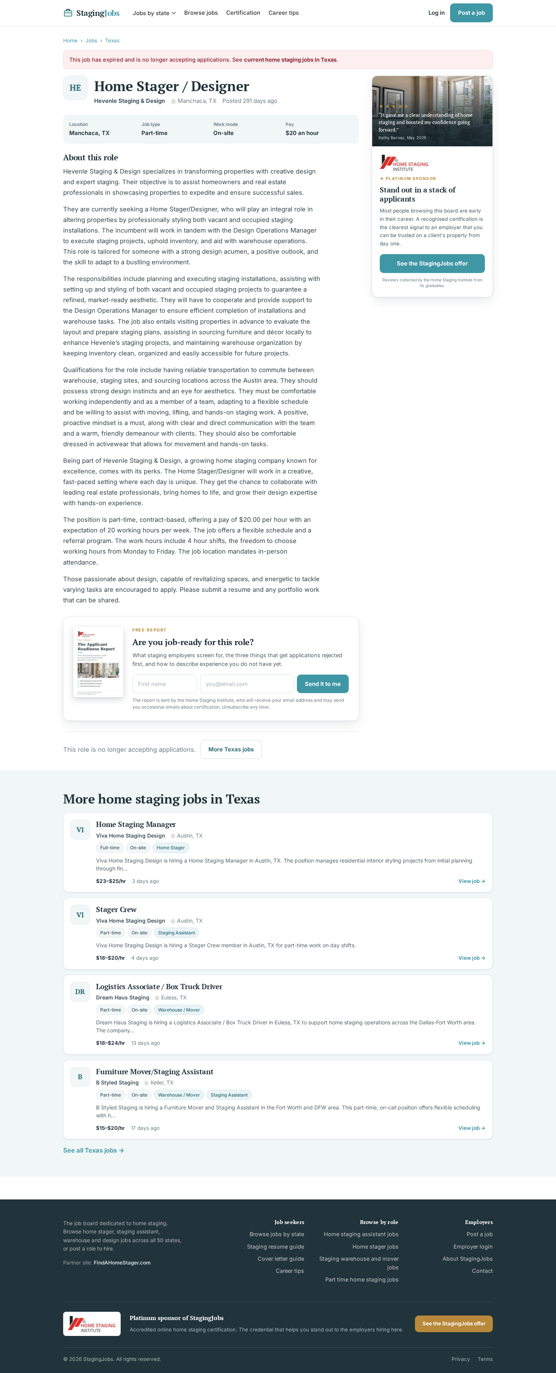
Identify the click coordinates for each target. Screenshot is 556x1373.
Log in (437, 12)
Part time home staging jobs (361, 1279)
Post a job (471, 12)
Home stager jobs (375, 1246)
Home (70, 40)
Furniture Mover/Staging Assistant (155, 1071)
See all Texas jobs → (93, 1150)
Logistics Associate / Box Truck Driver (159, 986)
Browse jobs (201, 12)
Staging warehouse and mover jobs (358, 1263)
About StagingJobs (468, 1258)
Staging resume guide (275, 1246)
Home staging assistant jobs (361, 1234)
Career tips (284, 12)
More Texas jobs (231, 749)
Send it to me (323, 683)
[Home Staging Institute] (92, 1324)
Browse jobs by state (277, 1234)
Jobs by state (151, 13)
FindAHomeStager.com (122, 1263)
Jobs (91, 40)
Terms (485, 1359)
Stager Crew (116, 909)
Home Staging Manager (136, 824)
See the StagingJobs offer (432, 263)
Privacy (461, 1359)
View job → (472, 881)
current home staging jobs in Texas (290, 59)
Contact (482, 1271)
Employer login (473, 1246)
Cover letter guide (281, 1258)
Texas (112, 40)
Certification (243, 12)
